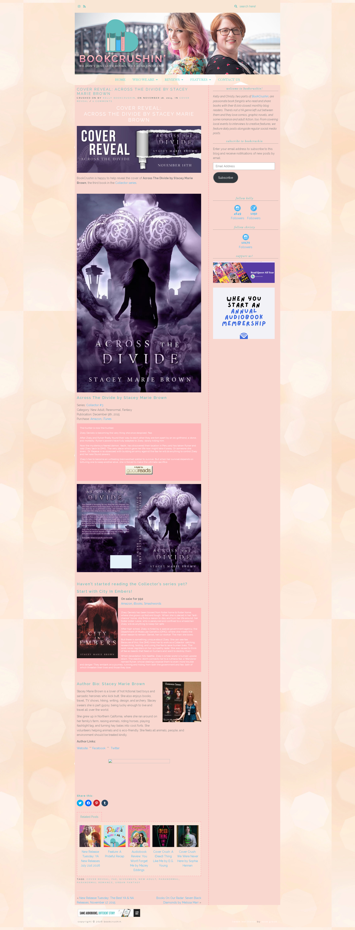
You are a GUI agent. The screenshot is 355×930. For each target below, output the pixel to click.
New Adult (148, 879)
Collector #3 (94, 405)
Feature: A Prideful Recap (114, 854)
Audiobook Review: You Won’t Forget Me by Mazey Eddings (139, 861)
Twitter (115, 748)
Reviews (173, 80)
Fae (114, 879)
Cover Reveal (98, 879)
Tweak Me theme (244, 921)
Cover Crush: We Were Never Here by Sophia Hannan (187, 858)
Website (82, 748)
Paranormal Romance (95, 882)
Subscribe (225, 178)
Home (120, 80)
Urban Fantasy (128, 882)
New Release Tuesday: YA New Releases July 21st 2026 (90, 858)
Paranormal (169, 879)
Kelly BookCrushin (119, 98)
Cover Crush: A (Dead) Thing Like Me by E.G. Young (163, 858)
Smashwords (152, 603)
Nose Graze (269, 921)
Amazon (95, 419)
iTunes (107, 419)
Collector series (125, 182)
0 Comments (102, 101)
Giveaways (127, 879)
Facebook (98, 748)
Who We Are (144, 80)
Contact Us (229, 80)
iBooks (138, 603)
